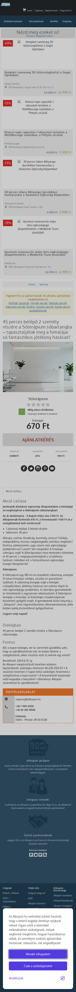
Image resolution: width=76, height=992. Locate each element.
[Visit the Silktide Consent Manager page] (62, 978)
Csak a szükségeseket (38, 966)
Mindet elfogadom (38, 954)
